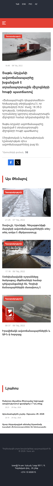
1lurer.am (30, 451)
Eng (24, 4)
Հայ (17, 4)
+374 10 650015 (28, 472)
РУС (30, 4)
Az (36, 4)
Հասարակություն (13, 36)
